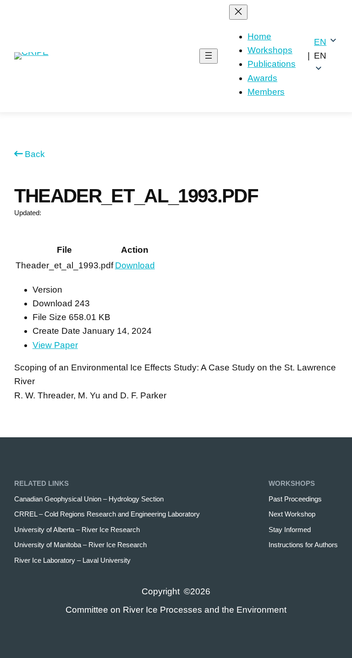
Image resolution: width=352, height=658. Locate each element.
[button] (326, 56)
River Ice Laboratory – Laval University (72, 560)
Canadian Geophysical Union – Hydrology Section (89, 499)
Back (35, 154)
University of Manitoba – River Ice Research (80, 545)
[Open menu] (208, 56)
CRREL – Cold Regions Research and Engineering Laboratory (107, 514)
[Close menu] (238, 12)
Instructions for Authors (303, 545)
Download (135, 265)
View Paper (55, 345)
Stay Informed (290, 529)
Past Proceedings (295, 499)
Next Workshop (292, 514)
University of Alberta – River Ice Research (77, 529)
